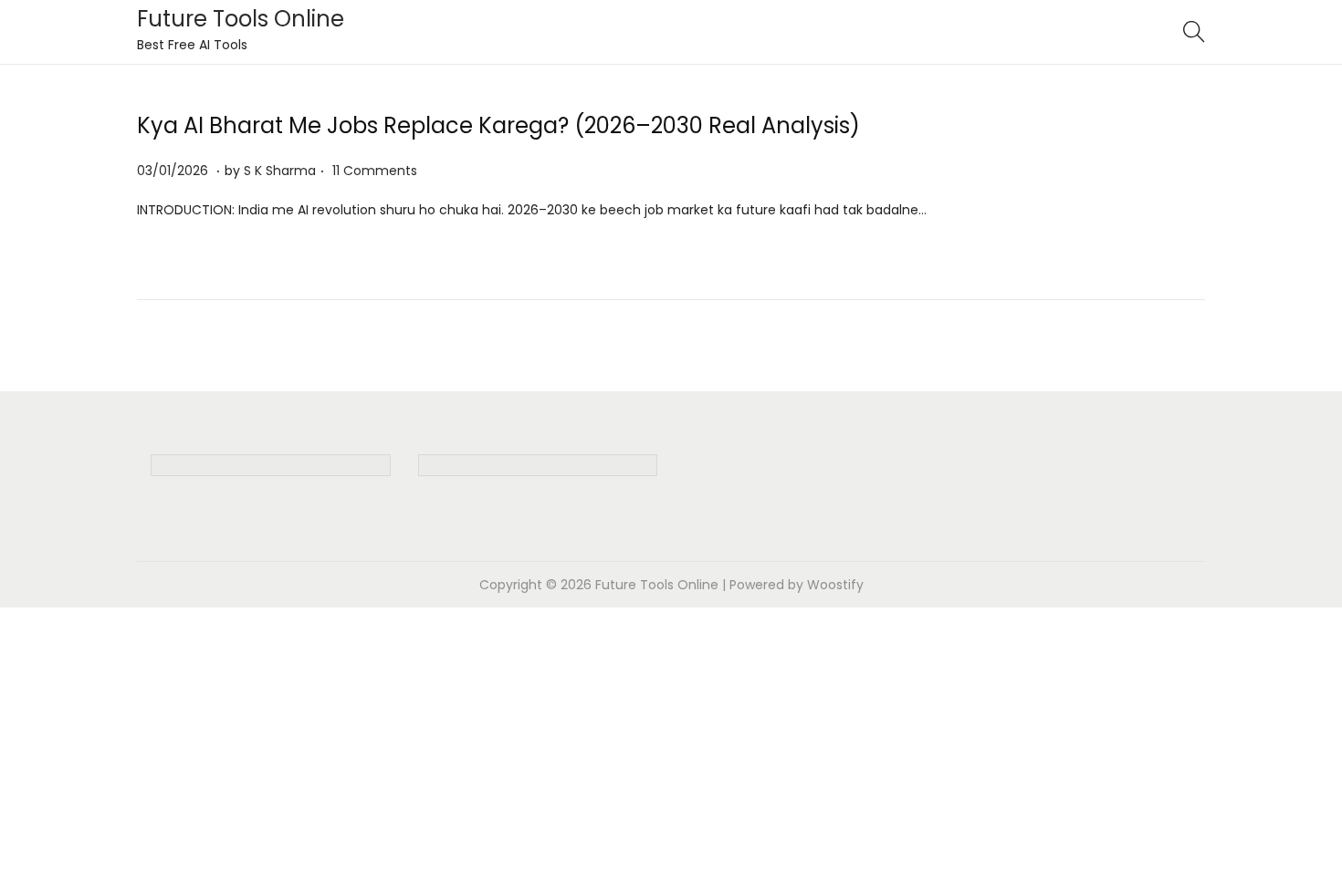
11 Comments (374, 170)
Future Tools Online (240, 19)
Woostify (835, 585)
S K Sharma (280, 170)
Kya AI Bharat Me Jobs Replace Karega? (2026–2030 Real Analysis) (498, 125)
